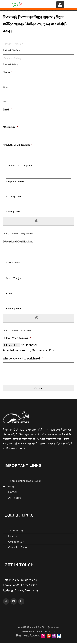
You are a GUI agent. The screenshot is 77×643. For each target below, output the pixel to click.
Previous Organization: (17, 144)
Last (5, 101)
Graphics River (17, 547)
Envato (12, 536)
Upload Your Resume (17, 338)
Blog (11, 486)
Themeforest (16, 530)
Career (12, 492)
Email (7, 109)
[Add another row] (36, 220)
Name (7, 72)
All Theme (14, 497)
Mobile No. (10, 127)
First (5, 87)
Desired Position (11, 50)
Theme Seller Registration (25, 481)
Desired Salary (10, 64)
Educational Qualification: (19, 241)
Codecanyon (16, 541)
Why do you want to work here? (23, 358)
